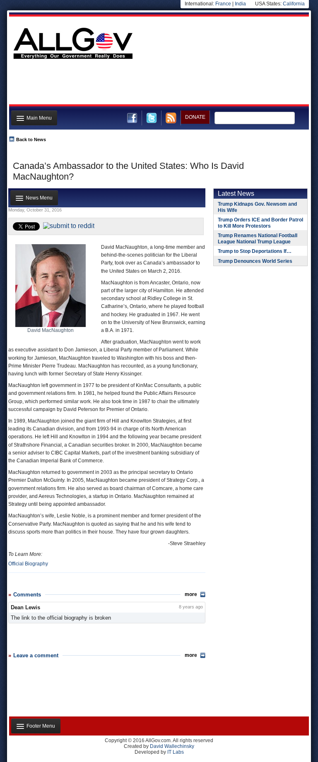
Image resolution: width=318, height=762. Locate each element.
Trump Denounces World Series (255, 261)
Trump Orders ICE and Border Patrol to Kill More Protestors (260, 223)
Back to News (31, 139)
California (294, 4)
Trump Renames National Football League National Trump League (257, 239)
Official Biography (28, 564)
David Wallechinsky (172, 746)
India (240, 4)
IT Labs (175, 752)
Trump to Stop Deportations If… (255, 251)
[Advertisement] (158, 84)
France (223, 4)
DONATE (195, 117)
